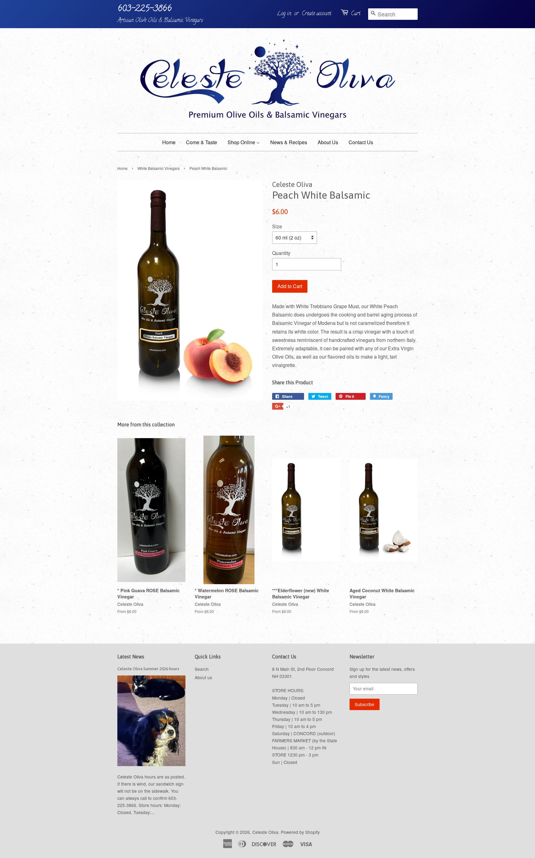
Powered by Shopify (300, 832)
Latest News (130, 656)
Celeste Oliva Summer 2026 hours (148, 668)
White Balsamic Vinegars (158, 168)
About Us (328, 142)
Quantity (281, 253)
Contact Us (361, 142)
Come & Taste (201, 142)
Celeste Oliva (265, 832)
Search (202, 669)
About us (203, 677)
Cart (355, 14)
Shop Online (242, 142)
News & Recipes (288, 142)
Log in (284, 14)
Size (277, 226)
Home (169, 142)
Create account (316, 14)
